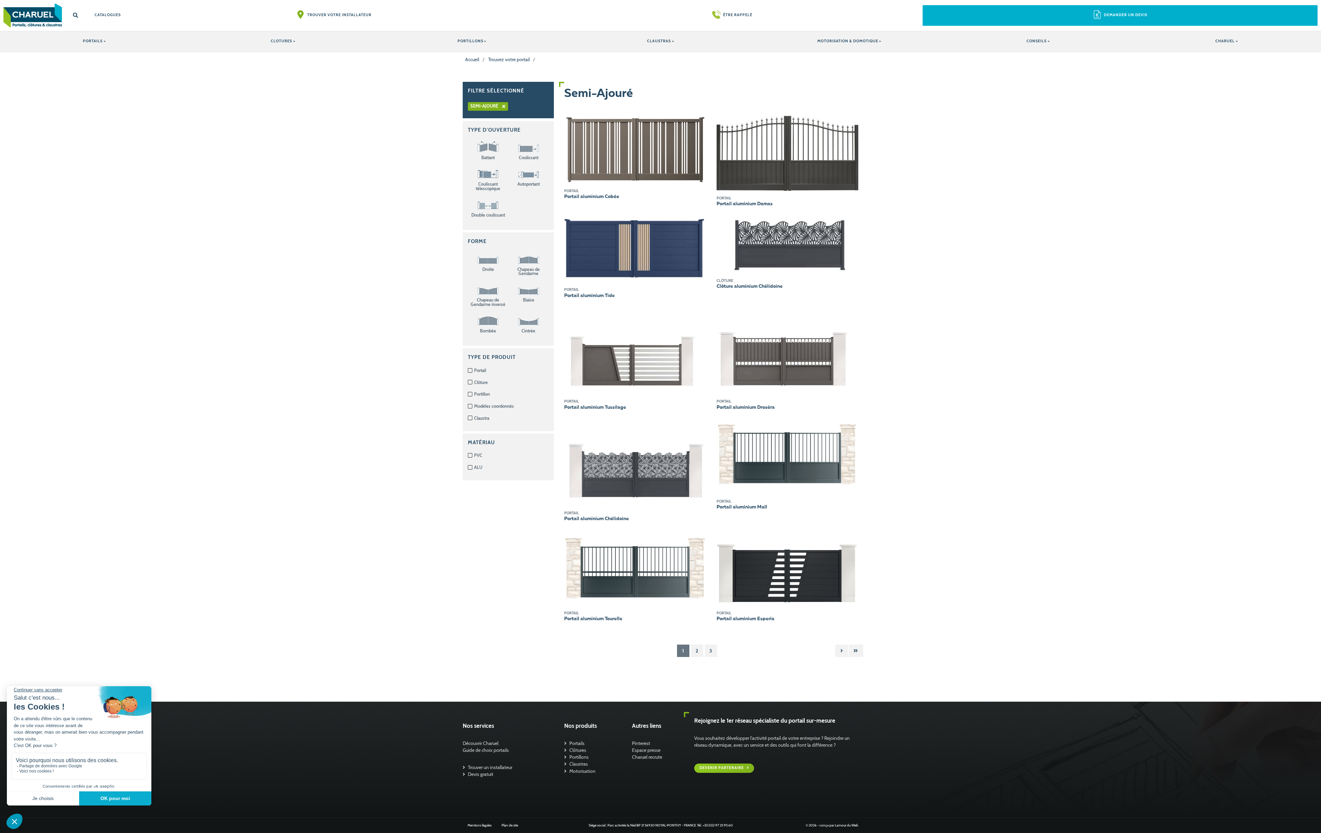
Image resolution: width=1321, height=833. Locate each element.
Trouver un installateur (490, 767)
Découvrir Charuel (480, 743)
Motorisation (582, 771)
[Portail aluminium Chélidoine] (635, 461)
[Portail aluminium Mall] (788, 455)
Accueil (472, 59)
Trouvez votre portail (509, 59)
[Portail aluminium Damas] (788, 153)
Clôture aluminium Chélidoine (750, 286)
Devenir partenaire (722, 768)
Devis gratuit (480, 774)
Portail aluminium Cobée (591, 196)
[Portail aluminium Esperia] (788, 567)
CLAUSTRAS (659, 41)
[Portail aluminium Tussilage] (635, 350)
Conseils (1036, 41)
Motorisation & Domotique (847, 41)
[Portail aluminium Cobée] (635, 149)
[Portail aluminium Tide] (635, 248)
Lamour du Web (846, 825)
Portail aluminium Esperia (745, 618)
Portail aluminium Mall (742, 507)
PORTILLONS (470, 41)
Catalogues (108, 15)
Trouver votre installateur (339, 15)
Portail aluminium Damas (745, 203)
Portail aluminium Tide (589, 295)
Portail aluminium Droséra (746, 407)
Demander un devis (1125, 15)
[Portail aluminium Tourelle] (635, 567)
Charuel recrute (647, 757)
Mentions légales (480, 825)
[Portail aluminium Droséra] (788, 350)
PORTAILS (93, 41)
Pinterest (641, 743)
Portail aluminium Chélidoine (596, 518)
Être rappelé (737, 15)
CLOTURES (281, 41)
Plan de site (510, 825)
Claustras (578, 764)
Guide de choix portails (486, 750)
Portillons (579, 757)
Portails (576, 743)
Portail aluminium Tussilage (595, 407)
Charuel (1225, 41)
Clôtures (577, 750)
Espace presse (646, 750)
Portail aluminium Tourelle (593, 618)
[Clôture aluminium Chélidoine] (788, 243)
